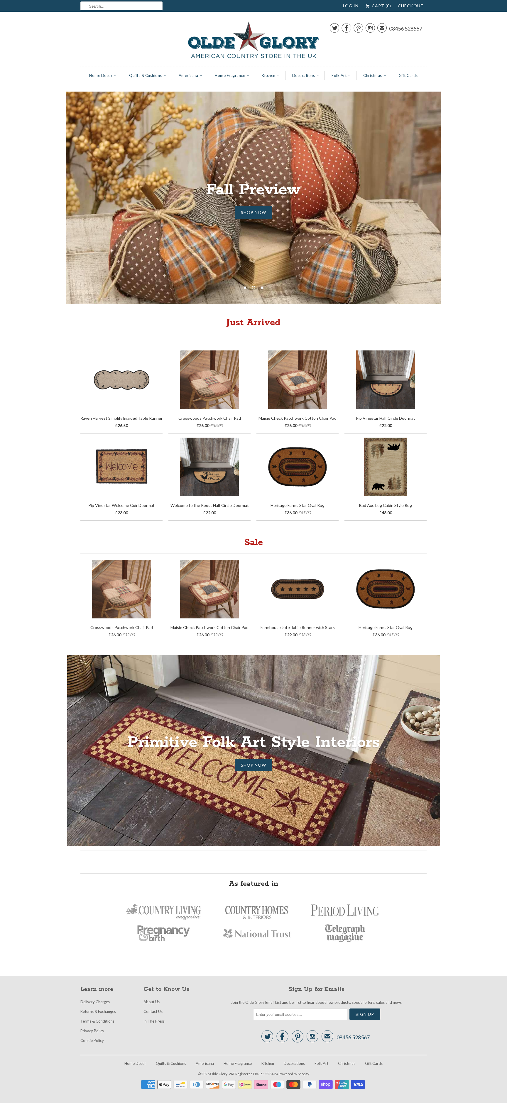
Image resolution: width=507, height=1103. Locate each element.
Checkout (411, 5)
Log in (351, 5)
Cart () (381, 5)
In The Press (154, 1021)
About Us (151, 1001)
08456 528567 (405, 28)
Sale (253, 542)
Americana (188, 75)
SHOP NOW (253, 212)
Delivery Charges (95, 1001)
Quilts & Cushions (145, 75)
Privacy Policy (92, 1030)
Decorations (303, 75)
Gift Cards (408, 75)
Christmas (372, 75)
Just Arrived (253, 322)
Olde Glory (218, 1074)
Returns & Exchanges (98, 1011)
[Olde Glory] (253, 41)
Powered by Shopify (294, 1074)
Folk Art (339, 75)
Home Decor (100, 75)
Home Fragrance (230, 75)
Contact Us (153, 1011)
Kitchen (269, 75)
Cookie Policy (92, 1040)
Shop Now (253, 765)
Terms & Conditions (97, 1021)
